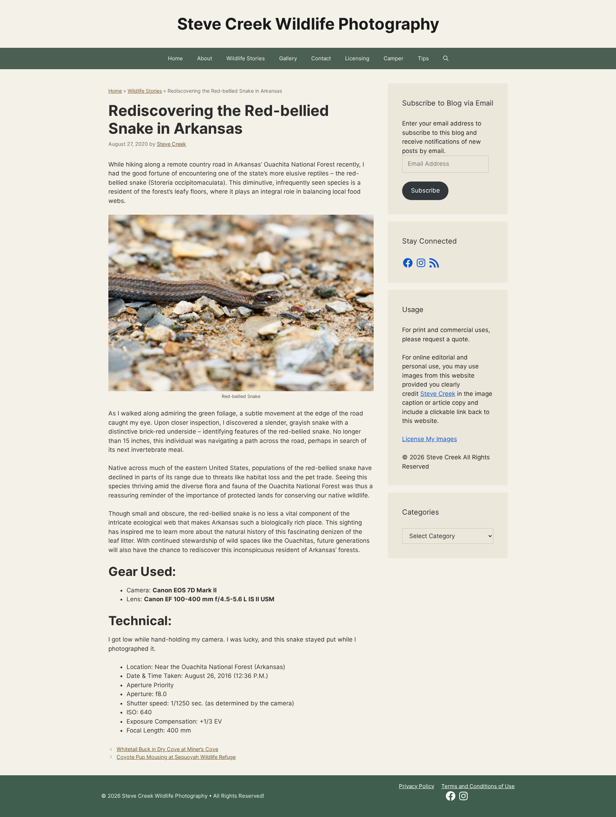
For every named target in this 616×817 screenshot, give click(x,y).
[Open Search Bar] (446, 58)
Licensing (357, 58)
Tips (423, 58)
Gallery (288, 58)
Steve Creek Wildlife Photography (308, 24)
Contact (321, 58)
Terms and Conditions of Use (478, 786)
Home (175, 58)
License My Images (429, 439)
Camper (394, 58)
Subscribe (425, 190)
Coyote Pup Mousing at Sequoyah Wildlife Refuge (176, 757)
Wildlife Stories (245, 58)
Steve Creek (437, 393)
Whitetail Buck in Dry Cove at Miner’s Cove (167, 749)
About (204, 58)
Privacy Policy (416, 786)
